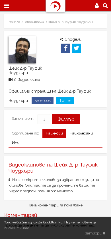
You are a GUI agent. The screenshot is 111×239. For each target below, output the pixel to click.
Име (15, 142)
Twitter (65, 100)
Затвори (93, 233)
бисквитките (16, 228)
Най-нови (54, 133)
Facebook (42, 100)
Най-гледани (81, 133)
